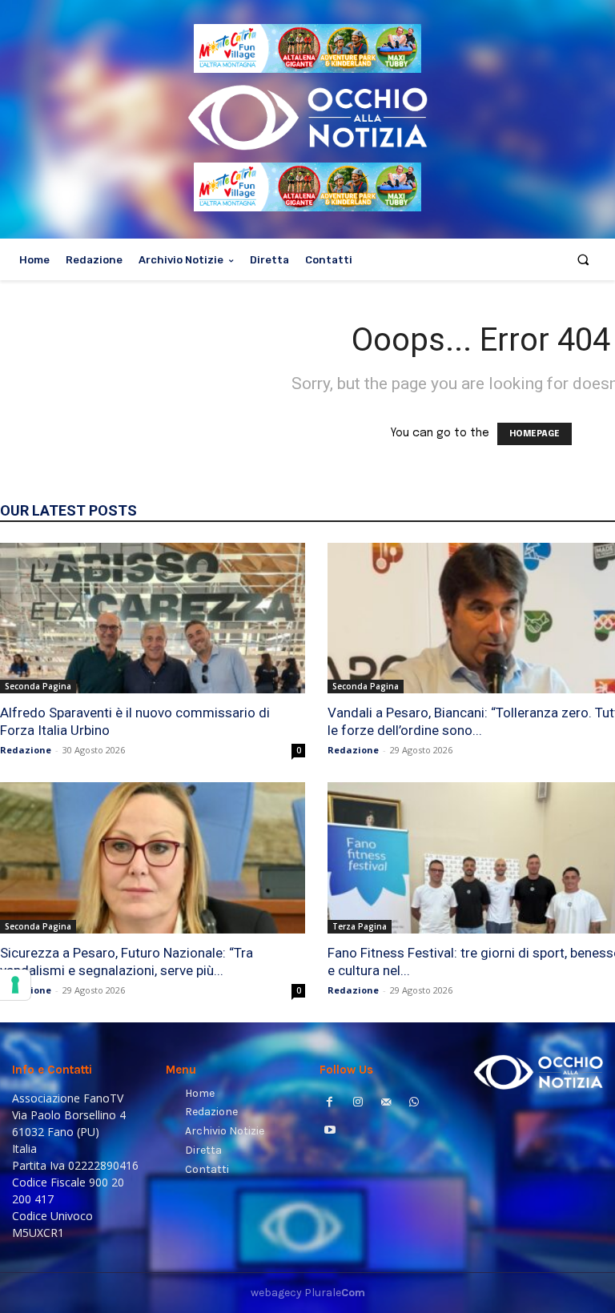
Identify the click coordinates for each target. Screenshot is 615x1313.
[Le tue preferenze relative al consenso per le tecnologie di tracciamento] (15, 985)
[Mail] (386, 1104)
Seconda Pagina (38, 686)
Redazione (25, 750)
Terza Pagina (359, 926)
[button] (583, 259)
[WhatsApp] (414, 1104)
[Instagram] (358, 1104)
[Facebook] (330, 1104)
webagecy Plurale (308, 1292)
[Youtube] (330, 1132)
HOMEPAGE (534, 434)
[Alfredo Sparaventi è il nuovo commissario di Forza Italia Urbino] (152, 618)
